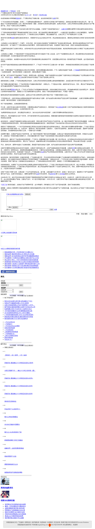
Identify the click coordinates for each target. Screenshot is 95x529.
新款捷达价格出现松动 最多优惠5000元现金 (18, 316)
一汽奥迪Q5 (8, 324)
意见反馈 (57, 522)
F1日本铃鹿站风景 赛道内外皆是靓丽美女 (25, 267)
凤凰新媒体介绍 (11, 522)
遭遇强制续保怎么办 (11, 464)
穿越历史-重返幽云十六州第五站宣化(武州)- (18, 378)
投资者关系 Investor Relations (79, 522)
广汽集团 (76, 70)
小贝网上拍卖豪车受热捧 (9, 232)
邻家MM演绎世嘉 (8, 500)
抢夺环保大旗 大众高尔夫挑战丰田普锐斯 (25, 262)
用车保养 (8, 265)
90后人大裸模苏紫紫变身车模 (10, 248)
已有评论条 (43, 15)
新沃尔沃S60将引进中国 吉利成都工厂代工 (18, 301)
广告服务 (21, 522)
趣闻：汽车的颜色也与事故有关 (15, 506)
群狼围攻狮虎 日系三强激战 (13, 440)
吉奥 (54, 18)
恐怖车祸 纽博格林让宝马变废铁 (15, 514)
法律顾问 (50, 522)
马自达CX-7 (8, 339)
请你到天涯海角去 (10, 401)
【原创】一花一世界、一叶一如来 (15, 355)
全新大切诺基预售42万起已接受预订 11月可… (19, 305)
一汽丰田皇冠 (8, 330)
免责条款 (43, 522)
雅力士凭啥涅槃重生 (11, 417)
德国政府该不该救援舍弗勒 (13, 472)
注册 (55, 209)
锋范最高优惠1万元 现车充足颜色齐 (16, 318)
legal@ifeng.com (43, 524)
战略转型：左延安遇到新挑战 (14, 448)
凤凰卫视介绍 (65, 522)
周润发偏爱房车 (7, 488)
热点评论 (8, 260)
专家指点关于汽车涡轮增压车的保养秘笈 (25, 265)
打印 (35, 15)
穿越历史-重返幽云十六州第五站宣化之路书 (18, 363)
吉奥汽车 (64, 29)
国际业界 (8, 256)
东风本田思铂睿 (9, 328)
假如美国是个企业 (10, 456)
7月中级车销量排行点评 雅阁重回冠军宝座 (18, 311)
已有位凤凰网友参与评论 (14, 194)
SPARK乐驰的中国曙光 (12, 424)
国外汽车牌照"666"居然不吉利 (15, 512)
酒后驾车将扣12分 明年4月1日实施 (23, 254)
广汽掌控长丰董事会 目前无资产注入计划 (25, 258)
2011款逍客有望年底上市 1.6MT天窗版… (17, 313)
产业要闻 (8, 258)
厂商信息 (13, 11)
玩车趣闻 (8, 267)
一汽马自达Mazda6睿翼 (12, 326)
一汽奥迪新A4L (9, 333)
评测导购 (8, 262)
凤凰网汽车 (4, 11)
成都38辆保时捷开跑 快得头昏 (15, 508)
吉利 (37, 174)
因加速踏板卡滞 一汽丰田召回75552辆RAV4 (18, 252)
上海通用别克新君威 (11, 332)
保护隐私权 (35, 522)
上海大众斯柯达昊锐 (11, 335)
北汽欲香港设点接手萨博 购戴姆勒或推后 (25, 256)
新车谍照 (8, 263)
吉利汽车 (53, 174)
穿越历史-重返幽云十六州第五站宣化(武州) (18, 386)
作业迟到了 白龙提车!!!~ (12, 409)
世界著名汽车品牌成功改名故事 (15, 504)
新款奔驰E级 (8, 337)
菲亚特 (18, 18)
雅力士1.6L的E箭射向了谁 (13, 432)
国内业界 (8, 254)
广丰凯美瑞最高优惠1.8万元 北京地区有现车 (18, 314)
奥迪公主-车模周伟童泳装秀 (14, 516)
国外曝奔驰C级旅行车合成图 (14, 518)
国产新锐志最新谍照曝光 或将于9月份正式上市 (19, 307)
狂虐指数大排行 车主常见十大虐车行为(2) (18, 309)
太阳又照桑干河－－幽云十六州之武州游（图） (20, 370)
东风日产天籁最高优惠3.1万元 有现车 (16, 303)
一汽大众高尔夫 (9, 322)
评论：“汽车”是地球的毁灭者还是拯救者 (25, 260)
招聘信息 (28, 522)
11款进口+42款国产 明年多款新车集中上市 (26, 263)
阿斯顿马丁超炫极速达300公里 (15, 510)
